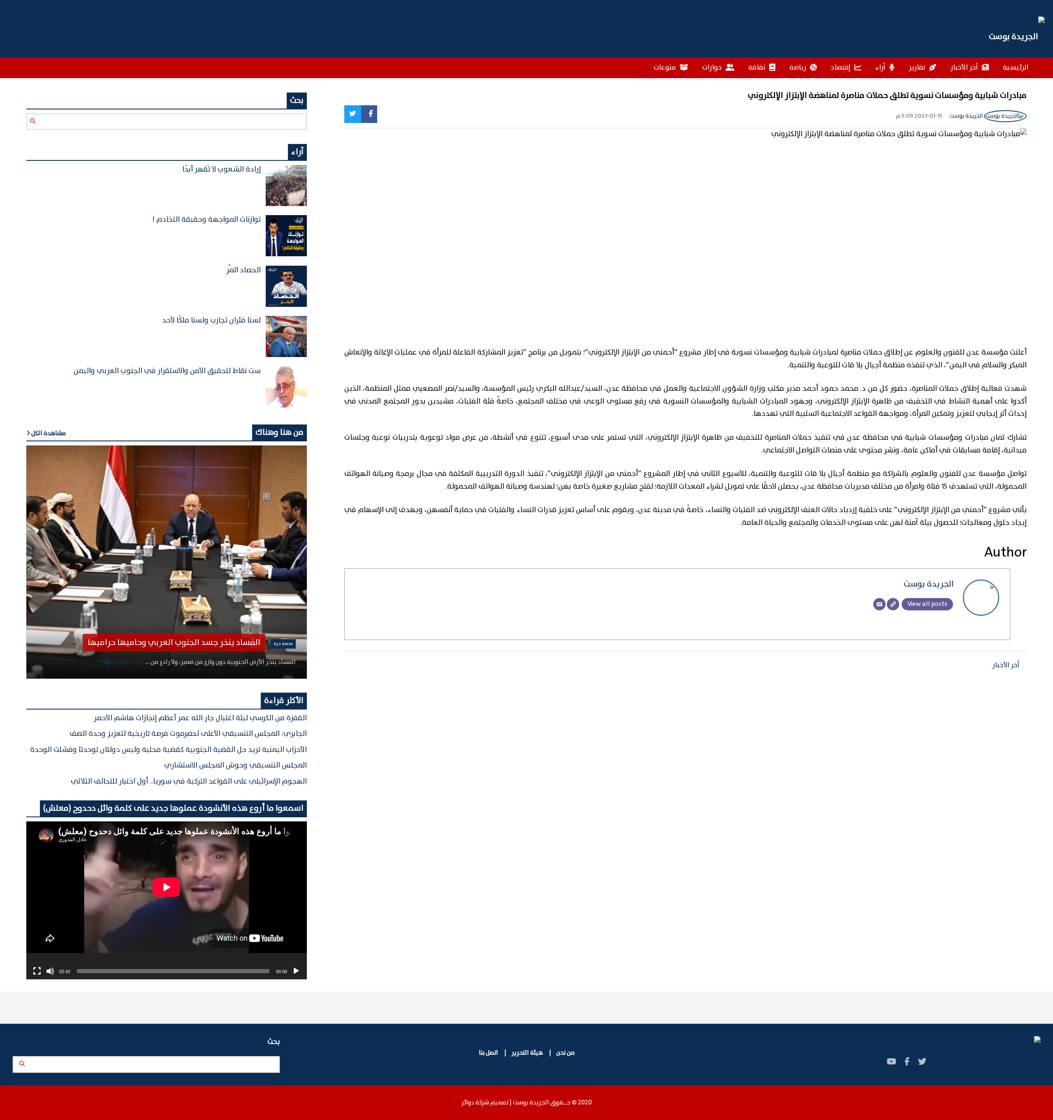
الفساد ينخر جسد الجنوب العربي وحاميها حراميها (174, 642)
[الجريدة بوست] (1017, 37)
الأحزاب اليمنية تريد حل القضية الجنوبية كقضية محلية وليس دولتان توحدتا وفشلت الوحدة (168, 750)
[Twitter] (352, 114)
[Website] (893, 604)
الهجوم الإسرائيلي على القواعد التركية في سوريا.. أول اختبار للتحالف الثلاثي (189, 781)
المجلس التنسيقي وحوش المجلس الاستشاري (235, 765)
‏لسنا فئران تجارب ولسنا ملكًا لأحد (211, 320)
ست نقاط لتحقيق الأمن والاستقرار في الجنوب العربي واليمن (167, 371)
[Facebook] (369, 114)
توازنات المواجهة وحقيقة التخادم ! (206, 219)
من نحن (565, 1053)
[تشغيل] (296, 971)
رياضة (798, 67)
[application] (166, 900)
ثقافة (757, 67)
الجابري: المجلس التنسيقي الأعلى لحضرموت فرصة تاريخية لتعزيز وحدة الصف (188, 734)
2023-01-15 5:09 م (919, 116)
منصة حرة (283, 643)
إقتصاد (841, 67)
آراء (881, 67)
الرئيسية (1015, 67)
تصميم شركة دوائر (484, 1103)
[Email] (879, 604)
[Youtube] (891, 1062)
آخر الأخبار (964, 67)
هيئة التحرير (526, 1053)
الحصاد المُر (243, 270)
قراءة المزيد (127, 662)
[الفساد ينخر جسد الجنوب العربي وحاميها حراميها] (166, 562)
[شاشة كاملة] (37, 971)
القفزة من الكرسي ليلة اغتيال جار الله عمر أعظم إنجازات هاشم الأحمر (200, 718)
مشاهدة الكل (48, 433)
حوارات (712, 67)
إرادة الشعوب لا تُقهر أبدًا (221, 169)
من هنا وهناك (279, 432)
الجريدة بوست (967, 116)
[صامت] (50, 971)
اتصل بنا (489, 1053)
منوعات (665, 67)
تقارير (918, 67)
